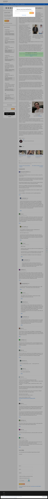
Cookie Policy (15, 497)
